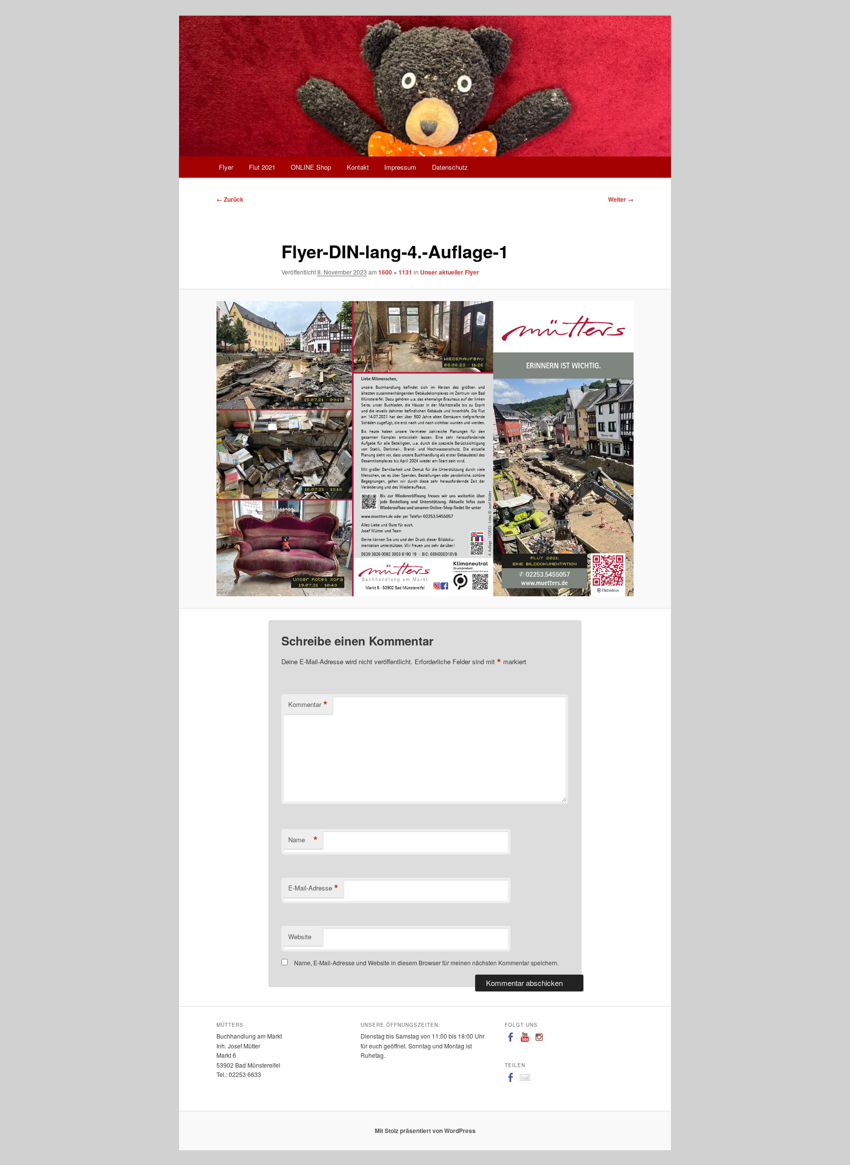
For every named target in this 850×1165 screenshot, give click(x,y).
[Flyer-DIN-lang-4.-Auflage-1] (425, 448)
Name (303, 840)
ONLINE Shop (311, 167)
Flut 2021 (262, 167)
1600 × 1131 (395, 272)
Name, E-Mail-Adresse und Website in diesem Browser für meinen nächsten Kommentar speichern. (426, 962)
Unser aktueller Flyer (449, 272)
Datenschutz (450, 167)
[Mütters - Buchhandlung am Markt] (510, 1037)
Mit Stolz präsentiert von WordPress (425, 1130)
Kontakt (358, 167)
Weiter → (621, 199)
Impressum (400, 167)
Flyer (226, 167)
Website (299, 936)
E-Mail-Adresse (313, 888)
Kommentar (308, 704)
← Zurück (229, 199)
